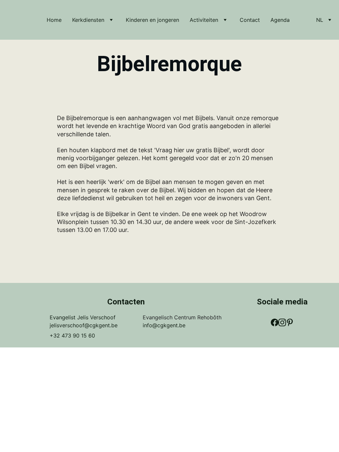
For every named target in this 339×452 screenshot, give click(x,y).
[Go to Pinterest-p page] (290, 322)
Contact (250, 20)
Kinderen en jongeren (152, 20)
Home (54, 20)
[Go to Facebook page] (274, 322)
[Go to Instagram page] (282, 322)
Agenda (280, 20)
